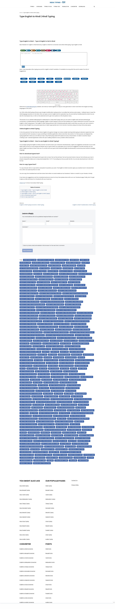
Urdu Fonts (48, 598)
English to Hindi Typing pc (81, 326)
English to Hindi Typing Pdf (47, 329)
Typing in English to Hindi (61, 460)
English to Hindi (38, 273)
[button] (34, 6)
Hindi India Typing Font (36, 357)
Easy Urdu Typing (24, 535)
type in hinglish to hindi (26, 460)
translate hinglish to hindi (75, 454)
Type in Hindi (90, 457)
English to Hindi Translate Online (62, 287)
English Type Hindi (24, 343)
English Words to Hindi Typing (27, 349)
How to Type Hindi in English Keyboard (54, 446)
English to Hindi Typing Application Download (52, 301)
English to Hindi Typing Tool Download (46, 337)
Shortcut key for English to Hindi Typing (71, 452)
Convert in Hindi (74, 259)
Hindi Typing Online (80, 407)
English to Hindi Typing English (72, 304)
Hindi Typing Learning (38, 404)
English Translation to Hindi (86, 340)
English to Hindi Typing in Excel (47, 315)
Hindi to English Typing (52, 363)
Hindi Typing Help (58, 393)
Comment (25, 227)
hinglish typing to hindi (84, 440)
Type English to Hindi (89, 454)
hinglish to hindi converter (27, 435)
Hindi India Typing (24, 357)
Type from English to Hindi (26, 457)
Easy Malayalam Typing (26, 499)
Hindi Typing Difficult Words (72, 376)
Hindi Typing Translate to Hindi (46, 424)
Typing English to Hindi (39, 460)
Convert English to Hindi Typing (46, 259)
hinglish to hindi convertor (43, 435)
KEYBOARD (39, 6)
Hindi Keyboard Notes (71, 357)
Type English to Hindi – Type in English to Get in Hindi (33, 190)
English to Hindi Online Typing (27, 285)
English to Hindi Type (81, 296)
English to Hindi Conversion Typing (68, 273)
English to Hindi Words (26, 340)
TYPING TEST (57, 6)
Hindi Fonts (48, 549)
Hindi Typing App (82, 368)
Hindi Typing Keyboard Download (83, 399)
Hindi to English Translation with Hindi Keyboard (32, 363)
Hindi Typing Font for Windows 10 (68, 382)
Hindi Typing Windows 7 (88, 427)
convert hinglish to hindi (62, 259)
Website (72, 221)
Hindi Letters (81, 357)
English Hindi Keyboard (25, 271)
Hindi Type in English (53, 368)
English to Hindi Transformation (28, 287)
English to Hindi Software (66, 285)
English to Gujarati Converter (27, 580)
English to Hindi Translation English (47, 290)
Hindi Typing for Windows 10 (27, 390)
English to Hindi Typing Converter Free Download (32, 304)
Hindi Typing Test (62, 418)
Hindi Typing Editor (35, 379)
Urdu (49, 82)
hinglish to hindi (82, 432)
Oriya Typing (49, 521)
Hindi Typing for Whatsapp (72, 388)
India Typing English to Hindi (84, 446)
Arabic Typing (49, 539)
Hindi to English (38, 360)
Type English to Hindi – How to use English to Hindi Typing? (35, 193)
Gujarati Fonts (49, 580)
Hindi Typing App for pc (56, 371)
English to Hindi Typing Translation (66, 337)
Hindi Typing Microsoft (50, 407)
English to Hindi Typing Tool (27, 337)
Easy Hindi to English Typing (73, 262)
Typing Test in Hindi (83, 460)
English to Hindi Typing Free (47, 312)
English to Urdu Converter (26, 598)
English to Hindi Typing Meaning (28, 324)
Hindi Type (22, 368)
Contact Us (74, 480)
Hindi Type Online (64, 368)
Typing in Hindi (72, 460)
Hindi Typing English (47, 379)
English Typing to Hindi (38, 346)
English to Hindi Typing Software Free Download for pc (59, 335)
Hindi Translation (52, 365)
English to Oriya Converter (26, 584)
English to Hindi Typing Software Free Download (32, 335)
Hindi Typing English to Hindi (60, 379)
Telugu (41, 78)
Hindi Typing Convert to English (28, 376)
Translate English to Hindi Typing (43, 454)
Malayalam (67, 78)
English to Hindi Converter (26, 549)
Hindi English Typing (76, 354)
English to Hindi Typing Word (84, 337)
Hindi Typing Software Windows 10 (28, 418)
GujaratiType (46, 351)
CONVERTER (74, 6)
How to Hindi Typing (65, 443)
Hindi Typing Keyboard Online (81, 401)
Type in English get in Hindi (65, 457)
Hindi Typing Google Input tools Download (31, 393)
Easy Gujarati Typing (25, 517)
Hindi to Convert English (26, 360)
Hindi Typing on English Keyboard (66, 407)
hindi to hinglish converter (82, 363)
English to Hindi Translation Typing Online (50, 293)
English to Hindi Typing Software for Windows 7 (82, 332)
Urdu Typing (49, 535)
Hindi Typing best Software (70, 371)
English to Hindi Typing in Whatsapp (48, 318)
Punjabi (24, 82)
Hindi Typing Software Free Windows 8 (42, 415)
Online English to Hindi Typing (28, 191)
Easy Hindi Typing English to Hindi (38, 265)
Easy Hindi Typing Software (69, 265)
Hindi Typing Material (37, 407)
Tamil (50, 78)
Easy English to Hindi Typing (57, 262)
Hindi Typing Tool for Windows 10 (28, 424)
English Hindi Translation (39, 271)
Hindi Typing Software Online (77, 415)
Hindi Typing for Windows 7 (42, 390)
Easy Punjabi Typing (25, 530)
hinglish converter (56, 432)
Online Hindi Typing (54, 452)
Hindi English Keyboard (64, 354)
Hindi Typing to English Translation (64, 421)
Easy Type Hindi (81, 265)
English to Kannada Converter (27, 571)
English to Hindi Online (74, 282)
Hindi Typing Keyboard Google (64, 401)
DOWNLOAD (82, 6)
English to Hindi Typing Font (27, 307)
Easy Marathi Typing (25, 512)
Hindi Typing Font (37, 382)
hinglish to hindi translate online (28, 438)
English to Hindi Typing (57, 298)
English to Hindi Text (79, 285)
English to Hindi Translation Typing (29, 293)
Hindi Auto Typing (42, 354)
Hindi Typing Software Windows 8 (47, 418)
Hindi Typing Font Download (51, 382)
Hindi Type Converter (32, 368)
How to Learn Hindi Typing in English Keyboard (31, 446)
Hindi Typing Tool (79, 421)
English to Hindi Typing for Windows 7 (29, 312)
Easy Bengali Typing (25, 490)
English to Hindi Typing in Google (65, 315)
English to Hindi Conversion (51, 273)
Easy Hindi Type (85, 262)
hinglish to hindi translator (83, 438)
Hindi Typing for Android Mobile (57, 385)
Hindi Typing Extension (25, 382)
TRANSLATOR (65, 6)
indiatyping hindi (35, 449)
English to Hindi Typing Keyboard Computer (31, 321)
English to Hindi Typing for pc (27, 310)
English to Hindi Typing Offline (61, 324)
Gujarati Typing (49, 517)
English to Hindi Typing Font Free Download (47, 307)
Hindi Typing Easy (24, 379)
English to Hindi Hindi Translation (28, 279)
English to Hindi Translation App (28, 290)
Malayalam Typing (50, 499)
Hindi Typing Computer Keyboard (59, 374)
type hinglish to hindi (52, 457)
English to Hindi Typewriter (27, 298)
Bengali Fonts (49, 553)
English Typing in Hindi (25, 346)
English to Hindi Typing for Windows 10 (66, 310)
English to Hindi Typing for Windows (46, 310)
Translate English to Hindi (26, 454)
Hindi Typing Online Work (87, 410)
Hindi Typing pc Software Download (48, 413)
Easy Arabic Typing (24, 539)
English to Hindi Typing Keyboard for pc (53, 321)
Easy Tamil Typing (24, 494)
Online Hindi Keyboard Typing (40, 452)
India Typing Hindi (24, 449)
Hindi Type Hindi (43, 368)
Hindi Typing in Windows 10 (51, 396)
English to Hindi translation (79, 287)
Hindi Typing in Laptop (37, 396)
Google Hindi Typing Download (77, 349)
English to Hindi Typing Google (84, 312)
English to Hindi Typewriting (43, 298)
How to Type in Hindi (70, 446)
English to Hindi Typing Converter (74, 301)
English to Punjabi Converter (27, 593)
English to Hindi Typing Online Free (28, 326)
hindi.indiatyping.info (31, 106)
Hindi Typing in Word (65, 396)
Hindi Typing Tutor (74, 424)
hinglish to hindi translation (46, 438)
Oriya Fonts (49, 584)
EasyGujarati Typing (56, 268)
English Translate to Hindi (70, 340)
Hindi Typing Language (25, 404)
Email (48, 221)
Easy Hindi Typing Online (54, 265)
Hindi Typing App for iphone (42, 371)
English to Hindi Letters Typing (27, 282)
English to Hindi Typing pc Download (29, 329)
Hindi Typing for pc (43, 388)
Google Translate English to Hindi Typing (30, 351)
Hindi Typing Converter (43, 376)
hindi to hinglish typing (26, 365)
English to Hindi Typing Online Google (48, 326)
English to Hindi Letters (75, 279)
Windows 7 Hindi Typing (26, 463)
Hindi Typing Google (71, 390)
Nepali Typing (49, 526)
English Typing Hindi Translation (80, 343)
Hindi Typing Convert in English (77, 374)
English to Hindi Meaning (43, 282)
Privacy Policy (75, 485)
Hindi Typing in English (80, 393)
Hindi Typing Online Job (60, 410)
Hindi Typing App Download (27, 371)
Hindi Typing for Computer (73, 385)
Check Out (22, 183)
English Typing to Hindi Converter (54, 346)
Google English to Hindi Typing (59, 349)
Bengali (32, 78)
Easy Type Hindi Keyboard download (29, 268)
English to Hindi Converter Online (43, 276)
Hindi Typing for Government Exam (28, 388)
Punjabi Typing (49, 530)
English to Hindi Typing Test (82, 335)
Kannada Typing (50, 508)
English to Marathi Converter (27, 575)
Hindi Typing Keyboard (25, 399)
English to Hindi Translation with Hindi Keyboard (75, 293)
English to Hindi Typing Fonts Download (70, 307)
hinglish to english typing (69, 432)
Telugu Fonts (49, 566)
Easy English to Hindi (25, 262)
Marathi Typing (49, 512)
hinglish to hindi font (57, 435)
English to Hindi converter (26, 276)
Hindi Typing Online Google (45, 410)
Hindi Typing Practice (64, 413)
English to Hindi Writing (56, 340)
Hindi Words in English (33, 432)
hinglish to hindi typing (26, 440)
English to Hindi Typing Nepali (45, 324)
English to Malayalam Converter (28, 562)
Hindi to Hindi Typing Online (66, 363)
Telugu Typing (49, 503)
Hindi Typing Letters (83, 404)
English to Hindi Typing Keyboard (83, 318)
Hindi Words (23, 432)
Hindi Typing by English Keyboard (28, 374)
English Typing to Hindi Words (72, 346)
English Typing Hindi (65, 343)
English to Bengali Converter (27, 553)
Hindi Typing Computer (43, 374)
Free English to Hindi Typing (43, 349)
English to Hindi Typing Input (66, 318)
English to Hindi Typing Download (55, 304)
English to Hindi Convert (85, 273)
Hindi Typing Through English (27, 421)
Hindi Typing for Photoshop (57, 388)
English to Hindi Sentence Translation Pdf (47, 285)
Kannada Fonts (49, 571)
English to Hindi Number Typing (58, 282)
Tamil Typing (49, 494)
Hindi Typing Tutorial (49, 427)
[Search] (94, 6)
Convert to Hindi (84, 259)
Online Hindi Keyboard (25, 452)
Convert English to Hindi (30, 259)
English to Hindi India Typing (46, 279)
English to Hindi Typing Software (81, 329)
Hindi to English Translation (66, 360)
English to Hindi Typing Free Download (65, 312)
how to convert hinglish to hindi (50, 443)
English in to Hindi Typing (66, 271)
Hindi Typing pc (33, 413)
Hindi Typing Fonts (42, 385)
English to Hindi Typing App (71, 298)
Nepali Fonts (49, 589)
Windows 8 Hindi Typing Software (42, 463)
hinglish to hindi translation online (65, 438)
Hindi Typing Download (86, 376)
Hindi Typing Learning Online (52, 404)
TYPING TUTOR (48, 6)
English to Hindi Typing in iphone (83, 315)
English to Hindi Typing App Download (29, 301)
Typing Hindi (50, 460)
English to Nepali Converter (27, 589)
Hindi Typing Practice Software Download (82, 413)
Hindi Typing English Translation (77, 379)
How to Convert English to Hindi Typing (30, 443)
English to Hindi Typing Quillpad (63, 329)
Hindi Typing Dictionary (57, 376)
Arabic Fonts (49, 602)
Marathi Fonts (49, 575)
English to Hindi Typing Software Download (31, 332)
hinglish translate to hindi (60, 440)
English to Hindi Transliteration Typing (64, 296)
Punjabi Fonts (49, 593)
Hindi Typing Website (61, 427)
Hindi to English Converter (51, 360)
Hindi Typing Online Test (73, 410)
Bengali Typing (49, 490)
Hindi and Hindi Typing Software (28, 354)
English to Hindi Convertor (61, 276)
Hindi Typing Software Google (61, 415)
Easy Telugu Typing (24, 503)
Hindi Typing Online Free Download (28, 410)
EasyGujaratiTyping (68, 268)
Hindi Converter (53, 354)
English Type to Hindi (36, 343)
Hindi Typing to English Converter (44, 421)
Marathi (84, 78)
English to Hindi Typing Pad (66, 326)
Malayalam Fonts (50, 562)
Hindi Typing (74, 368)
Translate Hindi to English (60, 454)
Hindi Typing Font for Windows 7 (28, 385)
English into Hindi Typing (80, 271)
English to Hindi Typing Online (78, 324)
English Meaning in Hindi (26, 273)
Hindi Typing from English (57, 390)
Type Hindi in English (40, 457)
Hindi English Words (88, 354)
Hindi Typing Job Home (77, 396)
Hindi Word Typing (87, 429)
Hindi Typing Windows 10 (74, 427)
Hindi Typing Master (25, 407)
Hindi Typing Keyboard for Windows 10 (45, 401)
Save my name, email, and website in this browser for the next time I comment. (44, 245)
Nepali (32, 82)
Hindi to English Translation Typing (84, 360)
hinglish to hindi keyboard (71, 435)
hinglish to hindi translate (86, 435)
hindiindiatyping (45, 432)
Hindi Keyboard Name (58, 357)
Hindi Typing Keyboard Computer (41, 399)
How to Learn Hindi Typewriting (80, 443)
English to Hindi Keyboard (61, 279)
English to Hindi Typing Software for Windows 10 (56, 332)
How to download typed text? (28, 195)
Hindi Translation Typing (81, 365)
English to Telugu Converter (27, 566)
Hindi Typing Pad (24, 413)
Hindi (23, 78)
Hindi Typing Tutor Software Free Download (31, 427)
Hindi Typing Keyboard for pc (27, 401)
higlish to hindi (64, 351)
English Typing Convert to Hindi (51, 343)
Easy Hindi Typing (24, 265)
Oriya (41, 82)
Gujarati (75, 78)
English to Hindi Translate (45, 287)
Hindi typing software (25, 415)
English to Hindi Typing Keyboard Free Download (77, 321)
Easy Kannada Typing (25, 508)
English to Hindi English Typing (77, 276)
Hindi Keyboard (47, 357)
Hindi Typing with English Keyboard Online (55, 429)
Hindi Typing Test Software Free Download (78, 418)
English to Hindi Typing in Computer (29, 315)
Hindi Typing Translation (62, 424)
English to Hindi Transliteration (44, 296)
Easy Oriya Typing (24, 521)
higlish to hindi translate (76, 351)
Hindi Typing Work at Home (74, 429)
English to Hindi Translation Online (67, 290)
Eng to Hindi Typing (79, 268)
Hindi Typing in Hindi (25, 396)
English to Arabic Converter (27, 602)
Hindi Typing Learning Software (69, 404)
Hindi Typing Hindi (68, 393)
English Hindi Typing (53, 271)
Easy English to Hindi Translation (40, 262)
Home (21, 12)
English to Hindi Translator (27, 296)
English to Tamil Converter (26, 558)
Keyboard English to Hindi (47, 449)
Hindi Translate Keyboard (40, 365)
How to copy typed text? (27, 197)
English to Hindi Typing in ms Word (28, 318)
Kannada (58, 78)
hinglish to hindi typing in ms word (42, 440)
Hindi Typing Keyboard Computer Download (62, 399)
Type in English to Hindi (79, 457)
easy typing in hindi (44, 268)
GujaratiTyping (55, 351)
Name (24, 221)
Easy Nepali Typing (24, 526)
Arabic (58, 82)
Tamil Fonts (49, 558)
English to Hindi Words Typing (41, 340)
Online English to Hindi (61, 449)
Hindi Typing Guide (48, 393)
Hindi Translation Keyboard (66, 365)
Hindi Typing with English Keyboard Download (31, 429)
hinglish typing (72, 440)
